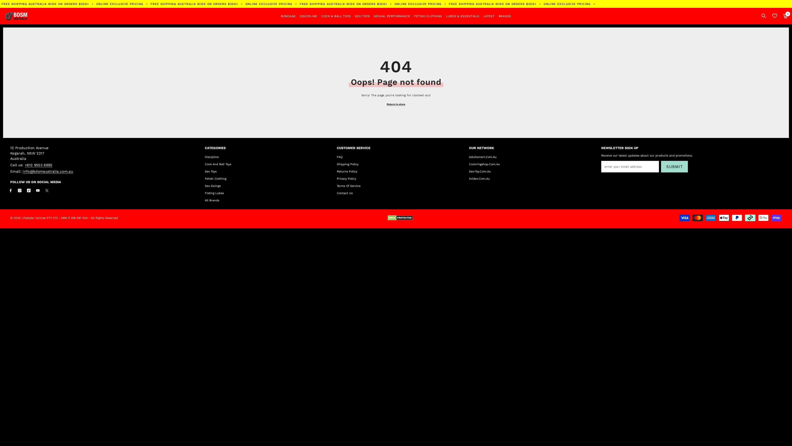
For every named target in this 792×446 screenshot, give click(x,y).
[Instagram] (20, 190)
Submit (674, 166)
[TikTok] (29, 190)
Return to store (396, 104)
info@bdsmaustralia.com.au (48, 171)
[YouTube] (38, 190)
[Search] (763, 16)
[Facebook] (11, 190)
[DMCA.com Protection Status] (400, 217)
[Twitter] (47, 190)
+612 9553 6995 (38, 165)
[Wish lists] (774, 15)
